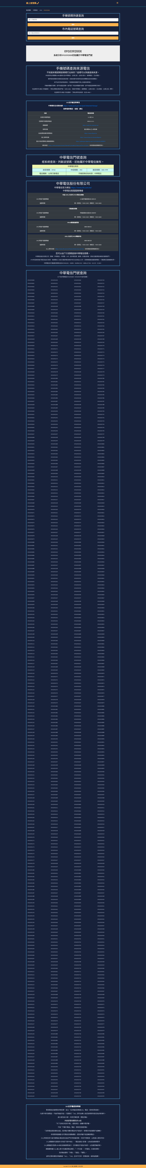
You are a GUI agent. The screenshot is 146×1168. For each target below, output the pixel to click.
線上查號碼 (31, 3)
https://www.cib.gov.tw (90, 133)
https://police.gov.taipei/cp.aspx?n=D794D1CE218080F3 (90, 141)
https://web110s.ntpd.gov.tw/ (91, 125)
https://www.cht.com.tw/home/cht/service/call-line (70, 249)
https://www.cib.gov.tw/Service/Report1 (90, 137)
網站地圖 (80, 1166)
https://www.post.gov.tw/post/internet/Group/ (80, 106)
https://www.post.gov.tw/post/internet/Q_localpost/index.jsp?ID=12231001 (69, 145)
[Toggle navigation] (117, 3)
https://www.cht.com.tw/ (81, 188)
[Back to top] (143, 1159)
